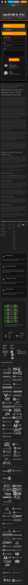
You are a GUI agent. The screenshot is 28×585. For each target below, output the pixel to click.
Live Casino (9, 17)
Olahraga (17, 16)
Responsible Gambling (3, 228)
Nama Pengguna (7, 37)
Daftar (23, 1)
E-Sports (14, 249)
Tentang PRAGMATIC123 (4, 224)
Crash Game (20, 17)
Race (11, 16)
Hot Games (4, 17)
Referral (10, 228)
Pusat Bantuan (4, 231)
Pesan (5, 49)
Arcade (22, 16)
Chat (15, 68)
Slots (6, 16)
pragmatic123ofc (20, 225)
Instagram (25, 224)
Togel (13, 16)
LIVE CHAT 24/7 (8, 29)
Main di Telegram (10, 2)
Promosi (10, 224)
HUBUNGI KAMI (8, 26)
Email (5, 43)
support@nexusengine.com (14, 74)
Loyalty (9, 226)
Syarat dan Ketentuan (3, 234)
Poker (14, 246)
